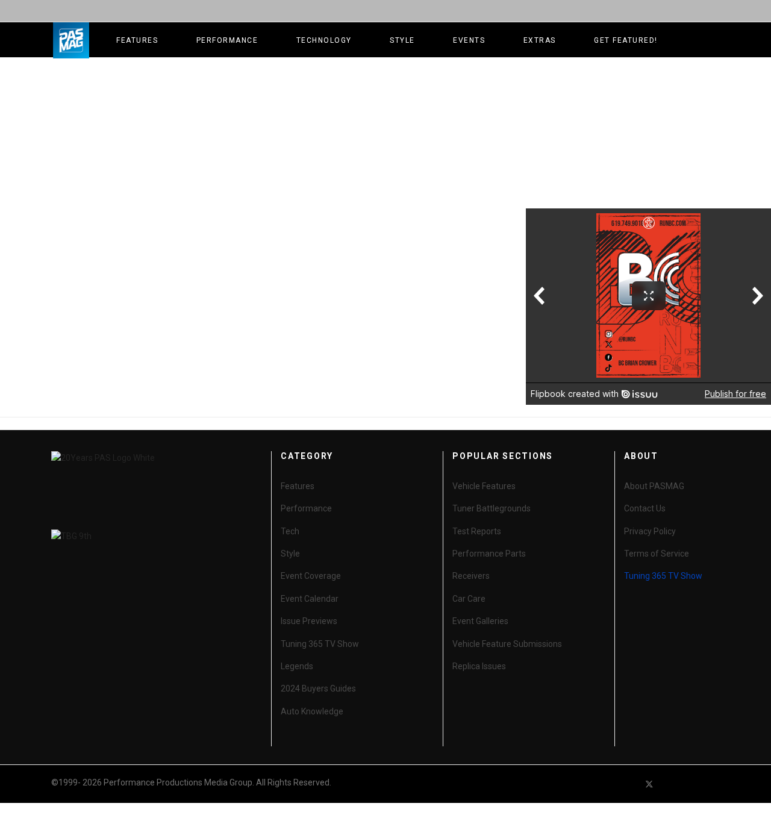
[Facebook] (627, 784)
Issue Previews (309, 621)
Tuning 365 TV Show (320, 644)
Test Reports (476, 531)
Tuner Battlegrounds (491, 508)
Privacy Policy (650, 531)
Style (402, 40)
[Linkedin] (692, 784)
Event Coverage (311, 576)
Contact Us (645, 508)
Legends (297, 666)
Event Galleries (480, 621)
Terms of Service (656, 553)
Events (469, 40)
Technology (324, 40)
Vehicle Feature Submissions (507, 644)
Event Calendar (310, 599)
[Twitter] (649, 784)
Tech (290, 531)
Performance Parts (489, 553)
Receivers (471, 576)
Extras (539, 40)
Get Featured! (626, 40)
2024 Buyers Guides (318, 688)
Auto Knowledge (312, 711)
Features (137, 40)
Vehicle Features (484, 486)
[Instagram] (714, 784)
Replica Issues (479, 666)
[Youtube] (671, 784)
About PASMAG (654, 486)
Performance (227, 40)
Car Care (468, 599)
